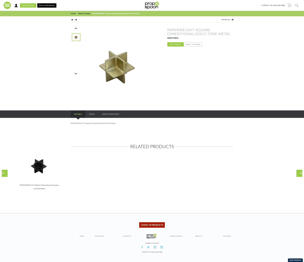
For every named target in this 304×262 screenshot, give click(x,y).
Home (73, 13)
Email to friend (193, 44)
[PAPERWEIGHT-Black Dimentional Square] (72, 20)
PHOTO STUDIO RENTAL (47, 5)
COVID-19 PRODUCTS (152, 225)
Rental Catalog (28, 5)
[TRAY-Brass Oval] (76, 20)
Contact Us (126, 236)
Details (78, 114)
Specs (92, 114)
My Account (99, 236)
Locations (227, 236)
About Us (198, 236)
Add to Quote (175, 44)
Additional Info (110, 114)
